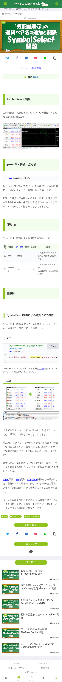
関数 (5, 516)
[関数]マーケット (33, 516)
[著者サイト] (31, 551)
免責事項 (45, 668)
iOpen (6, 479)
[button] (55, 386)
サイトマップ (45, 663)
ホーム (17, 663)
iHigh (18, 479)
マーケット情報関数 (31, 68)
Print (11, 357)
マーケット (17, 516)
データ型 (19, 247)
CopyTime (32, 479)
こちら (41, 368)
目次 (30, 77)
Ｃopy (53, 346)
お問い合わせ (31, 672)
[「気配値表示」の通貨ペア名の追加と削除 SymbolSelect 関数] (26, 57)
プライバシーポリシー (16, 668)
